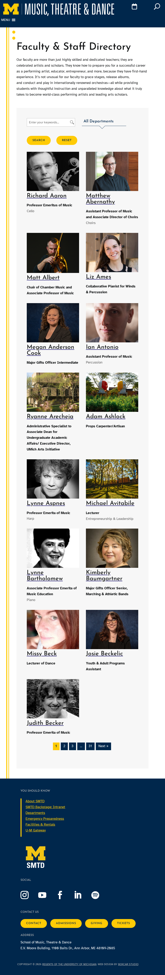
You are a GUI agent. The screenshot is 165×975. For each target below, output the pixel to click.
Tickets (123, 923)
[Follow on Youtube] (46, 895)
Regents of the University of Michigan (69, 964)
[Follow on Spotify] (99, 895)
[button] (104, 122)
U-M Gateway (36, 830)
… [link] (81, 746)
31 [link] (90, 746)
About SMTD (35, 801)
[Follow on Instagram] (29, 895)
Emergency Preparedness (45, 819)
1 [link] (56, 746)
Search (38, 140)
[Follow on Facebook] (64, 895)
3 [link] (72, 746)
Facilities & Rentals (40, 824)
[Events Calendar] (128, 7)
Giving (96, 923)
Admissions (66, 923)
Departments (35, 813)
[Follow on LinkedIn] (82, 895)
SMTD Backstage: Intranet (45, 807)
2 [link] (64, 746)
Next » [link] (103, 746)
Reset (67, 140)
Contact (33, 923)
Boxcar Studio (128, 964)
